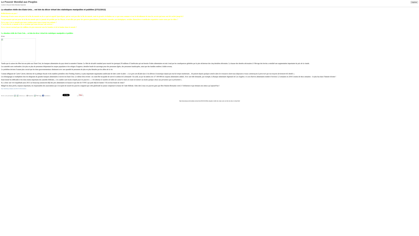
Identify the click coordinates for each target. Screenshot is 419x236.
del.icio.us (22, 95)
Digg (40, 95)
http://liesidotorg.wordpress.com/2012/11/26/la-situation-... (14, 88)
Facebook (47, 95)
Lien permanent (9, 95)
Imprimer (414, 2)
